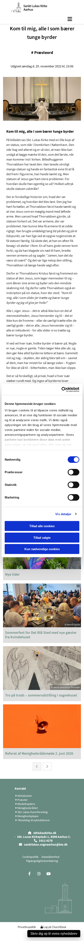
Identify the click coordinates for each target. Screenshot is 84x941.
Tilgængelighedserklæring (42, 861)
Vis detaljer (63, 514)
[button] (42, 19)
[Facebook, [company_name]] (29, 873)
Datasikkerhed (50, 857)
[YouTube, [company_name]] (48, 873)
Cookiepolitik (30, 857)
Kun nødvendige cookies (42, 549)
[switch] (73, 472)
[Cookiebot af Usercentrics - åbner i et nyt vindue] (61, 389)
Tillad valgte (42, 537)
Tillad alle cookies (42, 526)
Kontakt (20, 788)
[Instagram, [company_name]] (39, 873)
